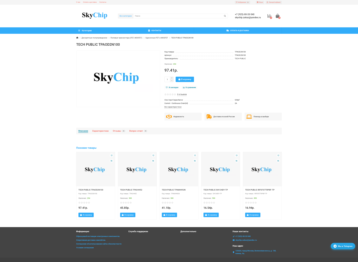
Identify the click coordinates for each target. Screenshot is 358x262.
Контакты (102, 2)
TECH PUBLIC (240, 58)
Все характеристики (173, 107)
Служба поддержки (138, 231)
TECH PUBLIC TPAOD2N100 (90, 190)
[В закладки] (112, 155)
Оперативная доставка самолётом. (91, 240)
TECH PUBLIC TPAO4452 (131, 190)
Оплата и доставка (90, 2)
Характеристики (100, 131)
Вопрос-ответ (137, 131)
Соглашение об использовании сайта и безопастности (98, 244)
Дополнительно (188, 231)
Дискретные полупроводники (94, 38)
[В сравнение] (112, 161)
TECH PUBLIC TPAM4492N (174, 190)
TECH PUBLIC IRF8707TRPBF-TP (260, 190)
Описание (83, 131)
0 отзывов (182, 94)
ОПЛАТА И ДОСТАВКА (239, 30)
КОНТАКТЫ (156, 30)
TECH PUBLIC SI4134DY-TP (215, 190)
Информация (82, 231)
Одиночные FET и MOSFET (156, 38)
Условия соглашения (85, 248)
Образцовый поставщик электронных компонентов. (98, 236)
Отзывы (118, 131)
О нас (78, 2)
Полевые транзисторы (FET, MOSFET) (126, 38)
